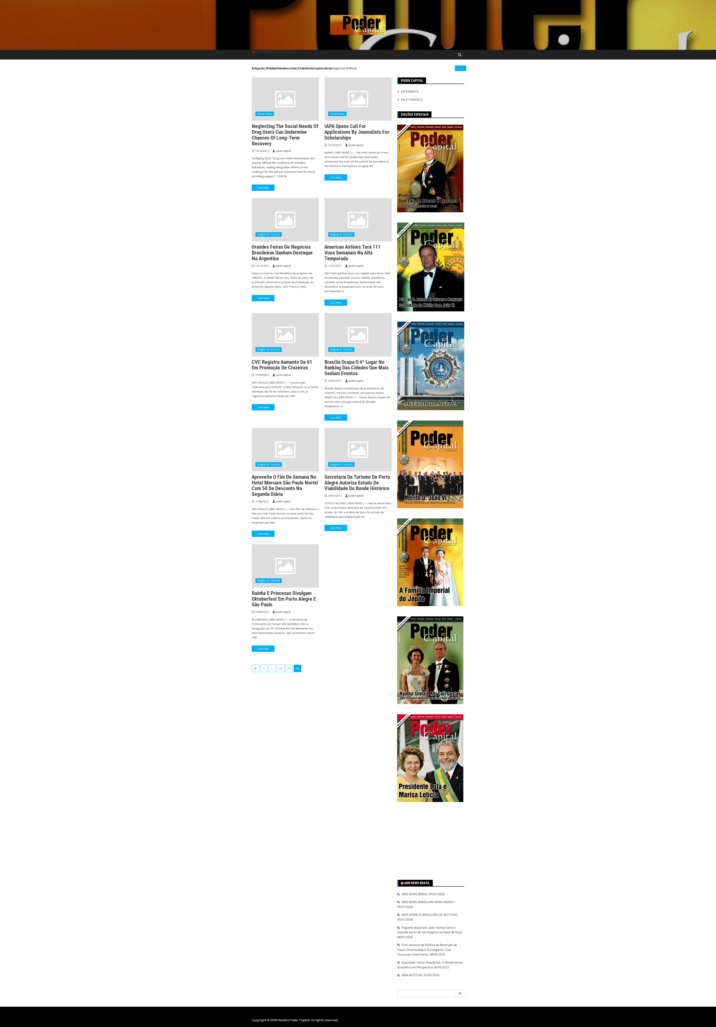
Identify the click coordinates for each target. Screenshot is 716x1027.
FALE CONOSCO (284, 52)
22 (280, 669)
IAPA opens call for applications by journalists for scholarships (356, 132)
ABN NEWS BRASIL (417, 883)
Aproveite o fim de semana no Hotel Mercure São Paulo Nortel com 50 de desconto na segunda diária (285, 485)
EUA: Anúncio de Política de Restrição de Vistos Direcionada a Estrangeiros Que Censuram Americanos (427, 949)
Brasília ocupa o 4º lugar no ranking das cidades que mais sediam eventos (356, 368)
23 (289, 669)
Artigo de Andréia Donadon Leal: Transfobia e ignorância (292, 68)
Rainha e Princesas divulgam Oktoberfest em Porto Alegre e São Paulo (284, 599)
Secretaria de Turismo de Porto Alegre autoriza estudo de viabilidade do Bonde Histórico (357, 483)
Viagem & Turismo (268, 234)
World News (264, 113)
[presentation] (458, 68)
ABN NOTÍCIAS (412, 975)
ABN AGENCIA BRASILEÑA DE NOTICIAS (430, 915)
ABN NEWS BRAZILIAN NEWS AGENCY (428, 902)
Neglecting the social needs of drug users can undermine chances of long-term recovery (285, 134)
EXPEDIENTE (264, 52)
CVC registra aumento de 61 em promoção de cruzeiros (282, 365)
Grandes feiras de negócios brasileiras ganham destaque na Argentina (282, 253)
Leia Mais (263, 187)
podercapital (283, 151)
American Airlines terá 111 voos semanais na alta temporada (352, 253)
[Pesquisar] (460, 993)
